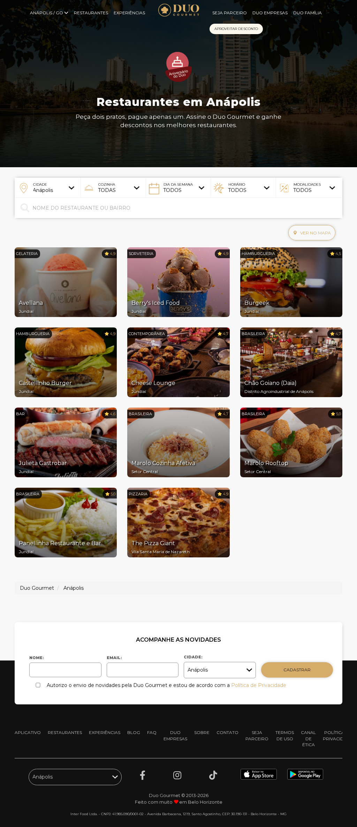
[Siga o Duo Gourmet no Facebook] (142, 775)
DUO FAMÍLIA (307, 12)
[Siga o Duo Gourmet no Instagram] (177, 775)
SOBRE (202, 732)
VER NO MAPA (315, 232)
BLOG (133, 732)
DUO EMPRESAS (270, 12)
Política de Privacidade (258, 685)
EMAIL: (114, 657)
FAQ (152, 732)
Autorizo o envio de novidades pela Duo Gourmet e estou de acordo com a (166, 685)
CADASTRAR (297, 669)
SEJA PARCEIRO (229, 12)
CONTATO (227, 732)
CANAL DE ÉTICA (308, 738)
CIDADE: (193, 657)
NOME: (36, 657)
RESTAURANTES (91, 12)
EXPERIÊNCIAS (129, 12)
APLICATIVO (28, 732)
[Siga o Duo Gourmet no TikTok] (213, 775)
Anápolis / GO (47, 12)
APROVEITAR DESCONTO (236, 28)
